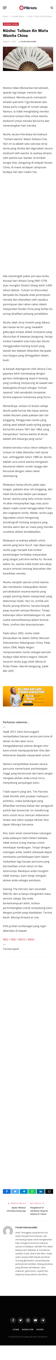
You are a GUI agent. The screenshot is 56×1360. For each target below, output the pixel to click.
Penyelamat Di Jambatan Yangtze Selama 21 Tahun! (39, 1211)
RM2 (5, 939)
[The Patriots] (28, 8)
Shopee (39, 1329)
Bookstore (28, 1329)
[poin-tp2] (28, 705)
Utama (16, 1329)
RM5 (13, 939)
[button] (5, 8)
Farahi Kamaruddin (28, 41)
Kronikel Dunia (11, 24)
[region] (28, 224)
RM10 (21, 939)
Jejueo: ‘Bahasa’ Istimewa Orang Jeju (16, 1209)
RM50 (31, 939)
